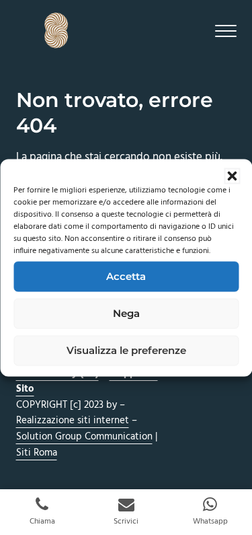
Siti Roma (36, 453)
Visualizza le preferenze (126, 350)
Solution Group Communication (84, 437)
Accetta (126, 276)
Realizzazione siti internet (72, 421)
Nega (126, 313)
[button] (232, 175)
